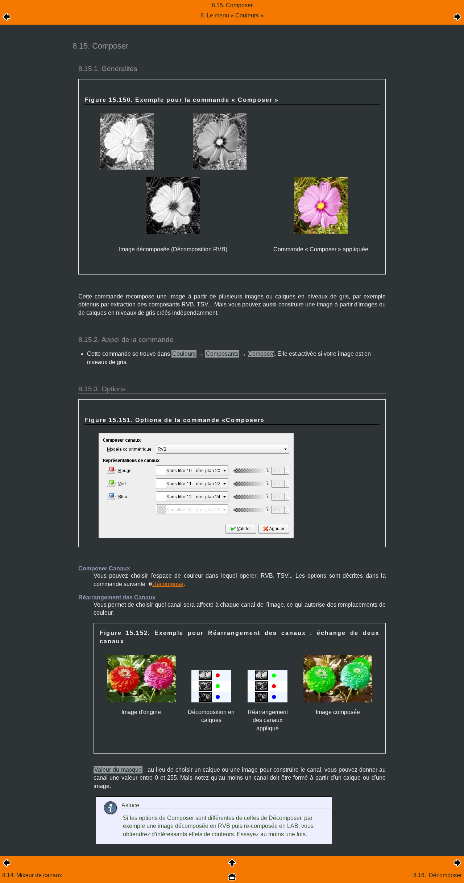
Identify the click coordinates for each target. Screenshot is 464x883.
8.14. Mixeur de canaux (32, 875)
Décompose (167, 584)
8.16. (437, 875)
